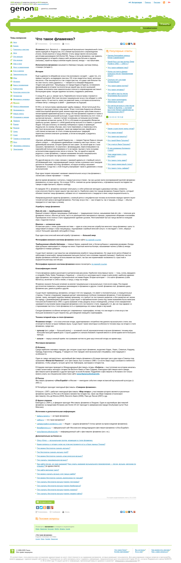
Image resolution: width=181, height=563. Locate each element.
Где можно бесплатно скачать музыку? (53, 448)
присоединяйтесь (42, 4)
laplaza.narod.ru (43, 416)
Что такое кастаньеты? (117, 136)
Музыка (16, 103)
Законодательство (20, 74)
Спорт (15, 135)
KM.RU (57, 529)
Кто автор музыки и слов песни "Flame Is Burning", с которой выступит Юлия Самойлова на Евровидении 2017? (121, 109)
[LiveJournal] (132, 43)
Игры (15, 78)
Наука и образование (21, 106)
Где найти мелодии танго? (48, 470)
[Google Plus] (134, 43)
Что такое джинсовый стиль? (120, 164)
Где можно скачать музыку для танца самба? (56, 474)
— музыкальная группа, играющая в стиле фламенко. (65, 440)
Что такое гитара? (115, 132)
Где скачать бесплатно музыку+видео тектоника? (58, 482)
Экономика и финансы (21, 146)
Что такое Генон (120, 550)
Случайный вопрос (150, 28)
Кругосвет (51, 529)
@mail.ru (62, 529)
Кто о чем (138, 552)
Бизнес (16, 46)
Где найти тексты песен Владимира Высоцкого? (118, 94)
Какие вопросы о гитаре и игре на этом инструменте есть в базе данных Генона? (71, 444)
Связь (15, 131)
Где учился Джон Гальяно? (119, 144)
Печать (67, 43)
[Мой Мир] (129, 43)
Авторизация (137, 2)
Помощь (148, 2)
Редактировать (42, 43)
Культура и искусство (21, 92)
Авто (15, 42)
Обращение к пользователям (126, 561)
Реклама (157, 2)
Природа (16, 121)
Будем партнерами (121, 552)
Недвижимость (18, 110)
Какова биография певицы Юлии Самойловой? (119, 56)
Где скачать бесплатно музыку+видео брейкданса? (59, 486)
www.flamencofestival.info (47, 432)
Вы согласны (140, 550)
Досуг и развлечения (21, 67)
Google (68, 529)
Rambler (47, 539)
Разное (16, 124)
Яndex (38, 529)
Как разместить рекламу (161, 550)
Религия (16, 128)
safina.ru (40, 420)
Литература (17, 96)
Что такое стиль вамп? (117, 160)
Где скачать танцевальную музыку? (52, 460)
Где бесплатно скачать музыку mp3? (52, 452)
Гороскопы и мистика (21, 49)
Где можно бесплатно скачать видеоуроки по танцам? (60, 478)
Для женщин (18, 57)
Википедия (43, 529)
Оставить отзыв (45, 502)
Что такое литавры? (116, 90)
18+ (169, 2)
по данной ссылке (93, 240)
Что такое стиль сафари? (118, 168)
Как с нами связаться (160, 552)
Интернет (16, 82)
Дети (15, 53)
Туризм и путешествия (21, 139)
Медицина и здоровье (21, 99)
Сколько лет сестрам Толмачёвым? (117, 81)
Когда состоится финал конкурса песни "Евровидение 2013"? (120, 73)
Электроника (18, 149)
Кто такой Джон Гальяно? (118, 140)
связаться (19, 559)
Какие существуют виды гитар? (121, 129)
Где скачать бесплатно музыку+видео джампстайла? (59, 494)
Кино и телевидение (20, 85)
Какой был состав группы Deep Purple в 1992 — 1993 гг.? (121, 62)
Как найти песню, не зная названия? (52, 464)
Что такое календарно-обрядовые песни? (117, 100)
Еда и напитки (18, 71)
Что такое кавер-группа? (118, 86)
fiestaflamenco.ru (44, 428)
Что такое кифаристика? (118, 68)
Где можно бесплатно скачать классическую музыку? (60, 456)
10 (122, 117)
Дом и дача (17, 64)
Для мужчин (17, 60)
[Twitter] (124, 43)
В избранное (56, 43)
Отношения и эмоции (21, 117)
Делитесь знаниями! (49, 8)
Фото (15, 142)
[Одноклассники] (126, 43)
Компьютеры (18, 89)
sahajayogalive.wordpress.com (49, 424)
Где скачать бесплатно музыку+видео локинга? (57, 490)
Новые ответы (18, 114)
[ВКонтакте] (121, 43)
